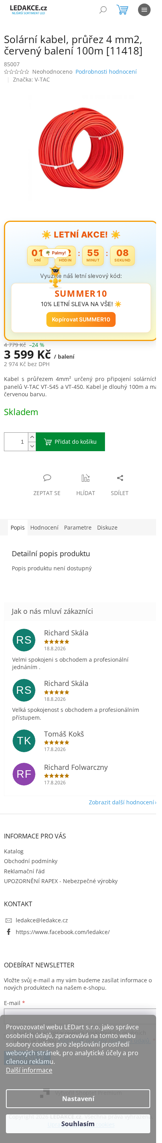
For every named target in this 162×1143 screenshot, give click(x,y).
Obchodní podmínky (30, 856)
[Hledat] (103, 10)
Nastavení (78, 1098)
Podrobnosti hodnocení (106, 71)
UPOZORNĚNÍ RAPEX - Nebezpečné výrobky (61, 876)
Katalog (14, 847)
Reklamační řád (24, 867)
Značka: (31, 79)
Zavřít (46, 465)
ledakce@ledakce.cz (42, 916)
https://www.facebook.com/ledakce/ (63, 927)
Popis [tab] (18, 523)
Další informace (29, 1070)
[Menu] (144, 10)
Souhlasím (78, 1123)
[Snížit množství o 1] (32, 441)
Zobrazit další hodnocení (115, 798)
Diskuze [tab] (107, 523)
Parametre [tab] (78, 523)
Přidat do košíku (76, 437)
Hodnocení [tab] (44, 523)
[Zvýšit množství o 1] (32, 432)
